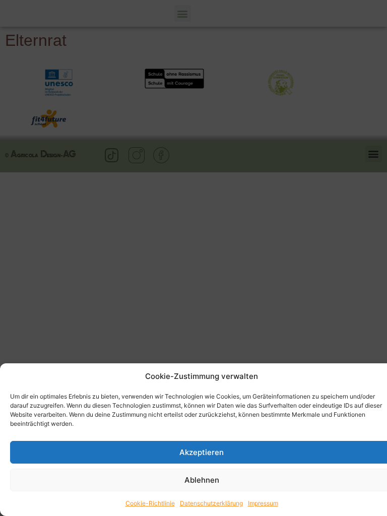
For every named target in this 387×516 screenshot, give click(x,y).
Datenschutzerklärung (211, 503)
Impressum (263, 503)
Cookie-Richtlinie (150, 503)
